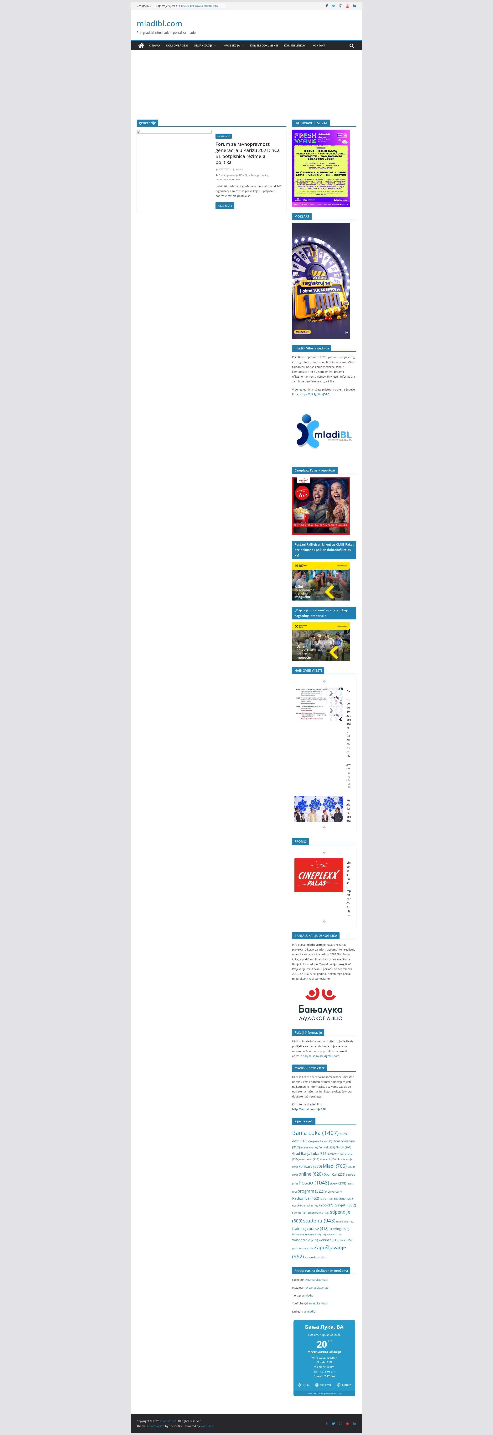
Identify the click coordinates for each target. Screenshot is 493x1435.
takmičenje (345, 1221)
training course (310, 1228)
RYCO (327, 1205)
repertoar (344, 1198)
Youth (346, 1240)
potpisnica (262, 175)
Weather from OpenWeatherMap (324, 1393)
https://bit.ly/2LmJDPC (314, 394)
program (311, 1191)
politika (252, 175)
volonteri (334, 1234)
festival (327, 1147)
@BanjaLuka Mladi (316, 1303)
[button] (214, 45)
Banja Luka (315, 1133)
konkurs (310, 1166)
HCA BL (243, 175)
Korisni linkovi (295, 45)
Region (326, 1198)
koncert (328, 1159)
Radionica (305, 1198)
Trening (339, 1229)
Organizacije (203, 45)
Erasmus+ (309, 1147)
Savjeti (345, 1205)
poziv (338, 1183)
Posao (313, 1182)
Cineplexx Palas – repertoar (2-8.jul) (348, 887)
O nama (154, 45)
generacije (232, 175)
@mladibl (308, 1295)
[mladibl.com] (141, 45)
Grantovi (336, 1154)
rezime (236, 179)
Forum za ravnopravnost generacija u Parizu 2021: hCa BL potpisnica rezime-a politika (247, 153)
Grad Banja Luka (309, 1153)
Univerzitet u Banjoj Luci (309, 1234)
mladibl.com (159, 23)
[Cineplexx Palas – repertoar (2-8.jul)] (318, 875)
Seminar (299, 1212)
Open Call (334, 1174)
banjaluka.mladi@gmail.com (321, 1056)
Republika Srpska (305, 1205)
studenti (319, 1220)
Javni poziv (308, 1159)
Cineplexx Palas (320, 1141)
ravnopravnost (223, 179)
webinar (329, 1240)
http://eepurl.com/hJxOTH (309, 1109)
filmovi (343, 1147)
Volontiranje (305, 1240)
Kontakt (319, 45)
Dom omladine (177, 45)
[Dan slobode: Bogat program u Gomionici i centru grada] (318, 704)
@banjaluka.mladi (316, 1279)
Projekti (333, 1191)
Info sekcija (231, 45)
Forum (222, 175)
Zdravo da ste (315, 1257)
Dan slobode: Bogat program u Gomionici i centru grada (348, 729)
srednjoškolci (318, 1212)
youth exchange (302, 1248)
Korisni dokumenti (264, 45)
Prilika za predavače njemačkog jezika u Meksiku (198, 8)
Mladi (335, 1166)
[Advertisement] (246, 91)
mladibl (239, 169)
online (310, 1174)
